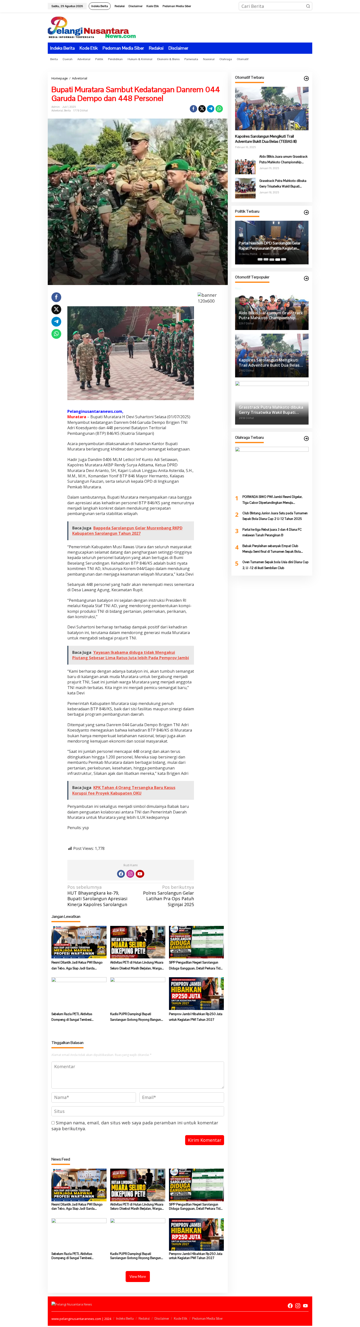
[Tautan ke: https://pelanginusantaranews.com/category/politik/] (306, 212)
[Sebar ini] (193, 108)
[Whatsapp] (219, 108)
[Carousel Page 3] (271, 259)
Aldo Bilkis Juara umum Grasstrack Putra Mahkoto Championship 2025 (283, 159)
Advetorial (57, 110)
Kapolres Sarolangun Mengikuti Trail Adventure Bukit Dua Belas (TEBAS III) (266, 139)
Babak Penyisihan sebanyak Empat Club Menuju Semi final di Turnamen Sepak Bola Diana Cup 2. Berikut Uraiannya (271, 549)
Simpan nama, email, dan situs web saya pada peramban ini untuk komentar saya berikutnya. (134, 1125)
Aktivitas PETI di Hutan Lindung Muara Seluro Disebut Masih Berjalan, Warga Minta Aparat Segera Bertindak (136, 965)
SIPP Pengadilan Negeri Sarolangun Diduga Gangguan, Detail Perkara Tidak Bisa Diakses (196, 965)
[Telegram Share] (210, 108)
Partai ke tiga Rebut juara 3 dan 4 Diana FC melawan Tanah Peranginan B (272, 532)
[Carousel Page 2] (266, 259)
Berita (67, 110)
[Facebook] (121, 874)
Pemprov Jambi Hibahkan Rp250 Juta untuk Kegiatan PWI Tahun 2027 (195, 1017)
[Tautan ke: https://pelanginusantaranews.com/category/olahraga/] (306, 438)
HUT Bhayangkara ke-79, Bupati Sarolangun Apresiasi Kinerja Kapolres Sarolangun (97, 895)
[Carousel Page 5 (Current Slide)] (283, 259)
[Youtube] (140, 874)
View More (138, 1276)
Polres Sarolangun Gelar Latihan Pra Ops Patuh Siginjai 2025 (168, 895)
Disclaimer (162, 1318)
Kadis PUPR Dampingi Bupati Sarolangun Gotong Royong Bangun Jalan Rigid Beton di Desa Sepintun (135, 1017)
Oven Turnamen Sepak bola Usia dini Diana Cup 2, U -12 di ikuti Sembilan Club (275, 565)
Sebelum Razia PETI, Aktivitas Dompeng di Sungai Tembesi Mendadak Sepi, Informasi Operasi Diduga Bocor (75, 1017)
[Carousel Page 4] (277, 259)
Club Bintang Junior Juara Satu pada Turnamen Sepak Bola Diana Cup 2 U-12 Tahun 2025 (275, 516)
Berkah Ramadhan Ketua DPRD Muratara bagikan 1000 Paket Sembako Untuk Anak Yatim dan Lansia (271, 246)
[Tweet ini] (202, 108)
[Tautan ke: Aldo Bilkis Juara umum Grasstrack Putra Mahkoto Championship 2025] (245, 163)
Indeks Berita (125, 1318)
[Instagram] (130, 874)
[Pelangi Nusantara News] (92, 27)
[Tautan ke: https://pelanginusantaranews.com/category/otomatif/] (306, 78)
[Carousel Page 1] (260, 259)
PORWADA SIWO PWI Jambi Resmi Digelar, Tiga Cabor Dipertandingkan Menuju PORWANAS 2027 (272, 500)
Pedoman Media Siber (207, 1318)
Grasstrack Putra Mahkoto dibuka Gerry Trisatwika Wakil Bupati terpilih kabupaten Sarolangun (282, 184)
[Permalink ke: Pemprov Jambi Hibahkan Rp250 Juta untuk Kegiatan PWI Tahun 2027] (196, 993)
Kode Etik (180, 1318)
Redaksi (144, 1318)
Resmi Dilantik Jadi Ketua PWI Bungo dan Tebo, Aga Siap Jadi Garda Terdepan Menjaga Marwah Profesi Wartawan (77, 965)
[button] (308, 6)
